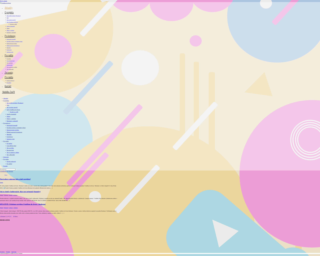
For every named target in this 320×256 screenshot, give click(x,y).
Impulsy (11, 195)
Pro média (6, 159)
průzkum (15, 195)
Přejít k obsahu (3, 1)
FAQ (8, 105)
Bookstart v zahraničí (12, 121)
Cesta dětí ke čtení (11, 145)
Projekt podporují (11, 161)
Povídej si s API (14, 112)
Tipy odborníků (11, 154)
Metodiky (9, 134)
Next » (16, 216)
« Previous (2, 216)
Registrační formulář (12, 125)
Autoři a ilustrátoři (11, 114)
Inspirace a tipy (11, 139)
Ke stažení (9, 143)
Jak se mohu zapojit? (12, 107)
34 (13, 216)
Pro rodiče (6, 141)
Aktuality (5, 98)
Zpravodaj (6, 157)
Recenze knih (10, 150)
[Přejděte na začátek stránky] (0, 255)
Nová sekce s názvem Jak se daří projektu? (15, 179)
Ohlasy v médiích (11, 118)
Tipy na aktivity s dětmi (13, 152)
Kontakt (5, 166)
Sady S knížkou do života (13, 109)
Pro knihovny (6, 123)
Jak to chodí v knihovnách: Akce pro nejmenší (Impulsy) (20, 192)
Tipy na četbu (10, 148)
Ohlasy (8, 116)
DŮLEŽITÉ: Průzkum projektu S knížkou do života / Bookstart (23, 204)
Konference (10, 136)
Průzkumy (6, 195)
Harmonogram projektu (13, 130)
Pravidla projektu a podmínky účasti (16, 127)
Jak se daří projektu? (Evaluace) (15, 103)
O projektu (6, 100)
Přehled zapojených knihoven (14, 132)
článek (1, 182)
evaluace (11, 207)
